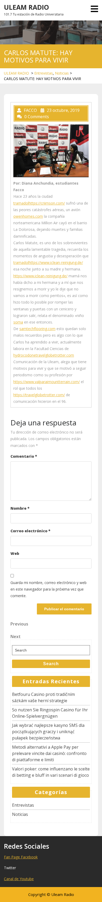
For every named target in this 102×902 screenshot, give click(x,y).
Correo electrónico (30, 530)
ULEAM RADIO (26, 7)
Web (14, 553)
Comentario (23, 456)
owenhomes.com (28, 216)
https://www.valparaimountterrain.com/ (46, 381)
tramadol (21, 203)
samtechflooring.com (37, 328)
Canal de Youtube (19, 878)
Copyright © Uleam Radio (51, 894)
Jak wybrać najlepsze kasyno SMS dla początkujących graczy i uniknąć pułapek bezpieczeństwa (48, 731)
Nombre (20, 508)
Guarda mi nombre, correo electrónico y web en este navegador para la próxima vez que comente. (48, 589)
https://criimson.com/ (47, 203)
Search (51, 663)
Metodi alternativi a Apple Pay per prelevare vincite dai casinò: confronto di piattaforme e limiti (49, 753)
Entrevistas (43, 73)
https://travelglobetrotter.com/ (39, 394)
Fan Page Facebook (21, 856)
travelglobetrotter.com (55, 355)
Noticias (62, 73)
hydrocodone (24, 355)
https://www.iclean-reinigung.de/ (56, 262)
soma (18, 322)
